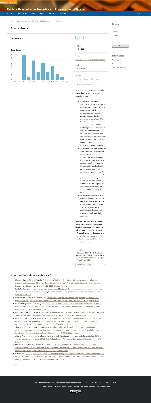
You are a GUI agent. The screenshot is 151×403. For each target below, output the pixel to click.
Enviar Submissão (120, 46)
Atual (33, 13)
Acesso (12, 2)
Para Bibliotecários (118, 67)
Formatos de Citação (84, 265)
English (115, 28)
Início (12, 21)
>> (16, 364)
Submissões (22, 13)
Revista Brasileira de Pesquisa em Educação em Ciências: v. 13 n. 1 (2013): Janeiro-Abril (64, 301)
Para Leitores (116, 60)
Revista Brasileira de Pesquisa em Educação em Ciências (46, 9)
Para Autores (116, 63)
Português (116, 35)
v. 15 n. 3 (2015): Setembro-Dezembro (38, 21)
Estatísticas (52, 13)
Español (115, 31)
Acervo (41, 13)
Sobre (9, 13)
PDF (80, 38)
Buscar (139, 13)
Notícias (63, 13)
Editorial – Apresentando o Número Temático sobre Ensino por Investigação (75, 312)
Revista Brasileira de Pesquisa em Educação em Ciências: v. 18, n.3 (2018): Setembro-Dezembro (54, 315)
